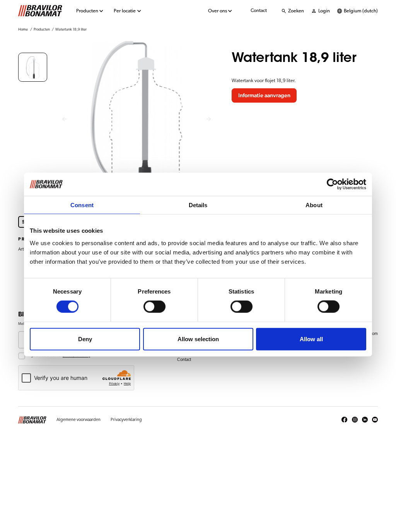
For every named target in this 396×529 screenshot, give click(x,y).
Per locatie (125, 11)
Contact (259, 10)
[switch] (154, 307)
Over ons (217, 11)
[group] (32, 67)
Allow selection (198, 338)
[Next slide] (209, 119)
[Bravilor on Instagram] (355, 420)
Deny (85, 338)
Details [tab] (198, 205)
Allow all (311, 338)
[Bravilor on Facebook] (344, 420)
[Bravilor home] (40, 11)
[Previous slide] (64, 119)
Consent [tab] (82, 205)
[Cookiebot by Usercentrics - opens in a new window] (332, 184)
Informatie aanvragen (264, 95)
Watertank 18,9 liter (71, 29)
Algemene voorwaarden (78, 419)
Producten (87, 11)
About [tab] (314, 205)
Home (23, 29)
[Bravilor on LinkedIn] (365, 420)
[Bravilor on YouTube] (375, 420)
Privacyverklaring (126, 419)
